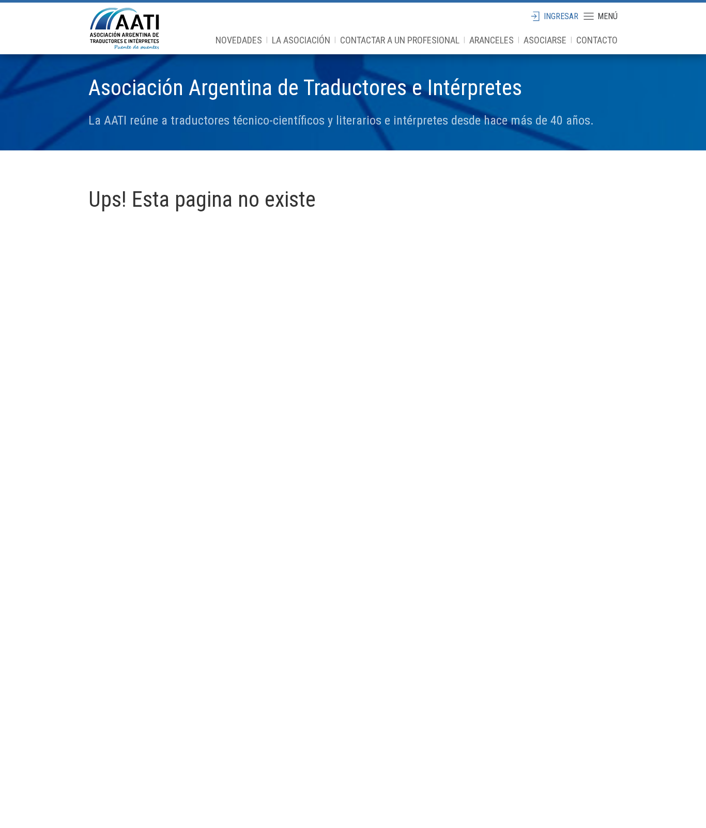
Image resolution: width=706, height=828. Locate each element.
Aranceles (491, 40)
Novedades (239, 40)
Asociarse (545, 40)
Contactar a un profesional (399, 40)
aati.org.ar (124, 28)
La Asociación (301, 40)
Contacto (597, 40)
